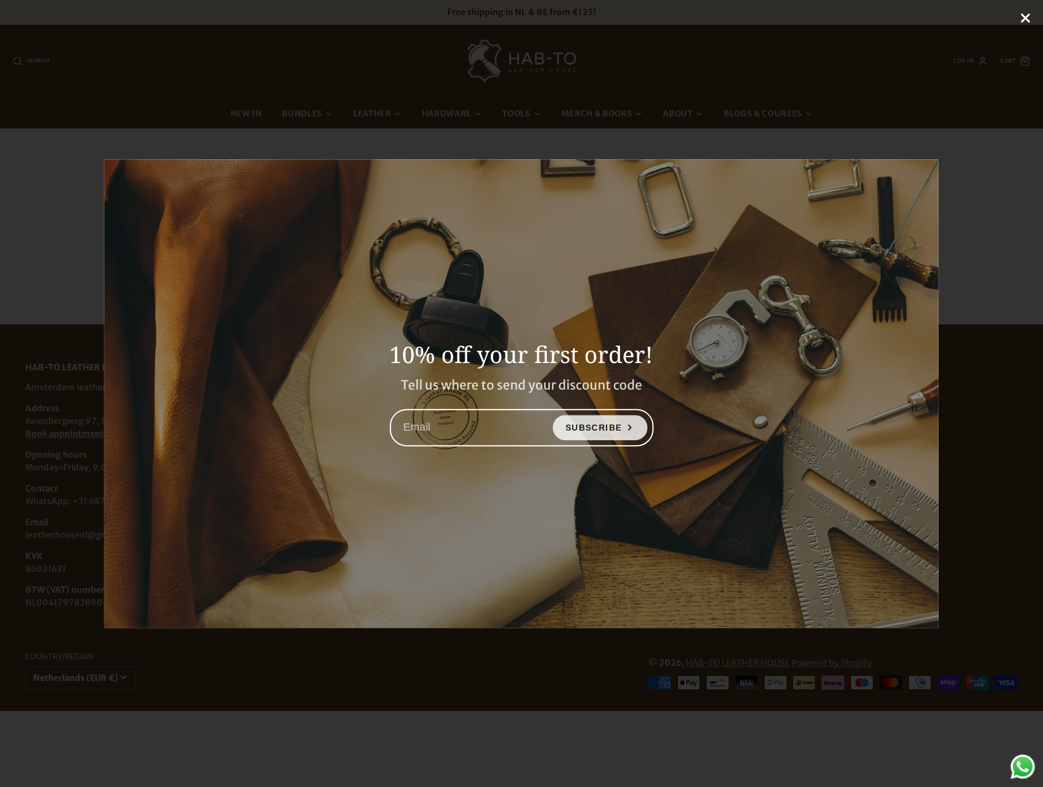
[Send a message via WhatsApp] (1023, 767)
